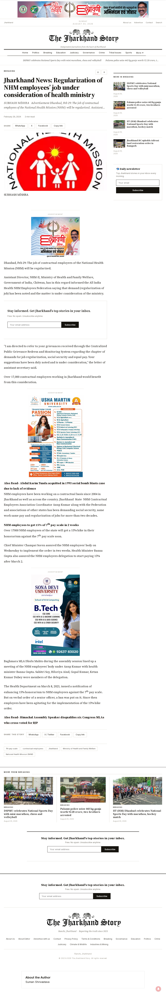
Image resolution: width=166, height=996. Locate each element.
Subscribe (70, 324)
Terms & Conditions (90, 939)
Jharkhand (53, 748)
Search (159, 22)
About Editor (24, 939)
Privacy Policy (71, 939)
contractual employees (33, 748)
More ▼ (140, 53)
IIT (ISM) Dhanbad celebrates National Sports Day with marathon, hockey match (142, 124)
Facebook (43, 126)
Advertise (138, 22)
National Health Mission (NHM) (19, 754)
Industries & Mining (99, 944)
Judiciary (74, 52)
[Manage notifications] (158, 988)
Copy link (58, 126)
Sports (128, 52)
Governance (89, 52)
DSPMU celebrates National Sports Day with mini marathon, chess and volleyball (62, 60)
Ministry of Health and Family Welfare (79, 748)
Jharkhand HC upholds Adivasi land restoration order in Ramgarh (143, 143)
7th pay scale (12, 748)
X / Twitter (49, 734)
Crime (102, 52)
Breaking (47, 52)
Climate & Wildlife (78, 944)
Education (61, 52)
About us (127, 22)
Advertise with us (42, 939)
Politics (35, 52)
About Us (10, 939)
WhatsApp (20, 126)
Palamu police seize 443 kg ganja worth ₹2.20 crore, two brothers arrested (144, 105)
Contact (149, 22)
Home (25, 52)
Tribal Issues (115, 52)
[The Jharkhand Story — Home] (83, 35)
